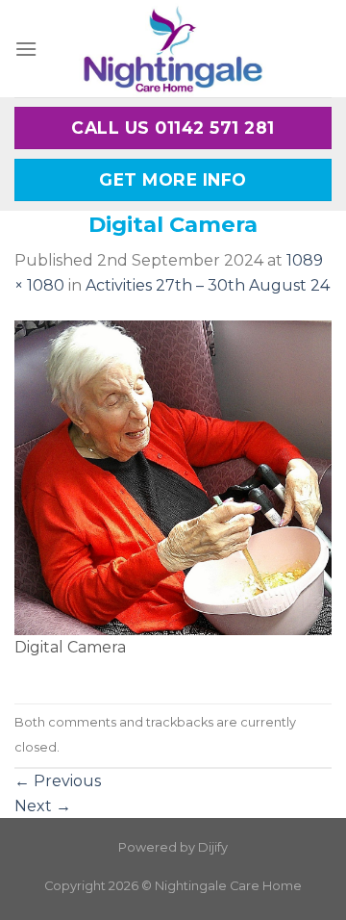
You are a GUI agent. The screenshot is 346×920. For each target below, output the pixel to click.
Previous (57, 781)
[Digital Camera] (173, 477)
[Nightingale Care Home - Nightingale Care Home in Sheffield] (173, 48)
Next (42, 806)
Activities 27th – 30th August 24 (208, 285)
